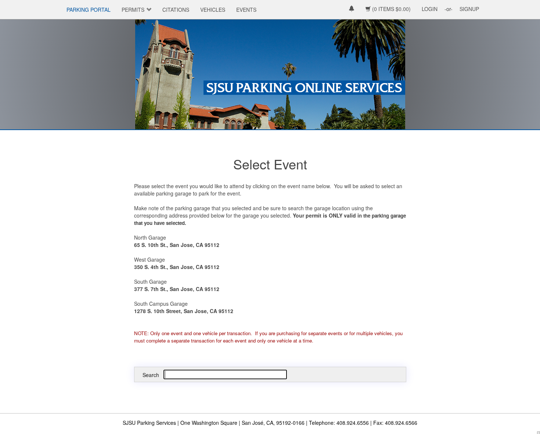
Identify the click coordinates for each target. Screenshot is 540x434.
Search (151, 375)
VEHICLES (212, 9)
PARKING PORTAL (88, 9)
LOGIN (430, 8)
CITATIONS (175, 9)
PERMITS (133, 9)
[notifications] (351, 9)
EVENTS (246, 9)
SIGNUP (469, 8)
